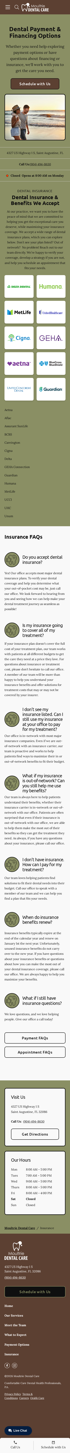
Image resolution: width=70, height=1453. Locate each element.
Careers (24, 1398)
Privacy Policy (12, 1394)
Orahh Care (37, 1398)
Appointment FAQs (35, 1052)
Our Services (13, 1315)
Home (8, 1306)
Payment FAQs (35, 1037)
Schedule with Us (35, 83)
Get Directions (35, 1134)
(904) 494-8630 (40, 164)
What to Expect (15, 1335)
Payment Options (16, 1344)
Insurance (11, 1354)
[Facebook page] (7, 1365)
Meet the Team (15, 1325)
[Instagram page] (14, 1365)
